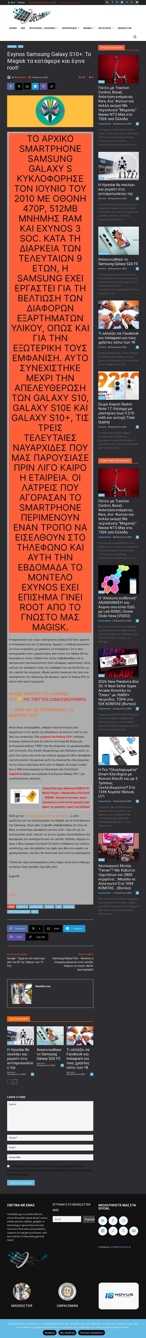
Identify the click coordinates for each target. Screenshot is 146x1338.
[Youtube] (137, 3)
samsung (68, 906)
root (58, 906)
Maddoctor (20, 77)
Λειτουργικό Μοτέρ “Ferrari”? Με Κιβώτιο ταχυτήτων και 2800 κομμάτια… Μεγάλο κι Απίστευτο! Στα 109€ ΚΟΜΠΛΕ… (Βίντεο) (116, 877)
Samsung (12, 46)
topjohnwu (16, 774)
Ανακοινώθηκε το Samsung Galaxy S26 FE (49, 1054)
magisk (49, 906)
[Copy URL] (51, 86)
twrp (35, 911)
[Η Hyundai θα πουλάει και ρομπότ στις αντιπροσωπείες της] (20, 1035)
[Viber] (43, 86)
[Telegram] (122, 3)
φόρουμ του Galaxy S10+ (56, 736)
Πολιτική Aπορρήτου (91, 1332)
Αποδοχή (50, 1332)
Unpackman (104, 123)
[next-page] (15, 1081)
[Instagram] (117, 3)
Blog (101, 81)
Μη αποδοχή (67, 1332)
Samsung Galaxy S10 (19, 911)
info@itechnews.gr (121, 1246)
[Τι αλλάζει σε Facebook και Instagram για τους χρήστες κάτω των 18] (79, 1035)
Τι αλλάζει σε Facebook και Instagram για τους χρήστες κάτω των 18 (78, 1059)
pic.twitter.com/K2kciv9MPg (55, 699)
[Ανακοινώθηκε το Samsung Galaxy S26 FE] (50, 1035)
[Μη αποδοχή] (141, 1328)
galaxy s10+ (36, 906)
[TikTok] (127, 3)
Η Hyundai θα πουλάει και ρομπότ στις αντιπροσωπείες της (20, 1059)
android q (22, 906)
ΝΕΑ (20, 46)
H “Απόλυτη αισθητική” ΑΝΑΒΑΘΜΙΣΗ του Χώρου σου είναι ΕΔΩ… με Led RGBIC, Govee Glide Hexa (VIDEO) (117, 607)
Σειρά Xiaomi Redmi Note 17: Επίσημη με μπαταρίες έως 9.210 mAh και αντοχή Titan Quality (116, 413)
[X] (132, 3)
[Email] (27, 86)
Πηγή (12, 894)
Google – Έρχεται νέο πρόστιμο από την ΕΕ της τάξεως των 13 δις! (26, 962)
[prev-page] (9, 1081)
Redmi (102, 398)
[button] (135, 37)
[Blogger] (107, 3)
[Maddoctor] (9, 77)
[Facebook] (112, 3)
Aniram (11, 1072)
